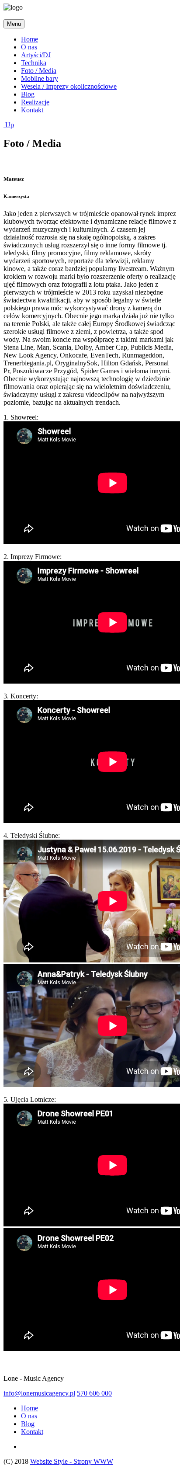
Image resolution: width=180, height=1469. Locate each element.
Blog (28, 94)
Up (8, 124)
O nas (29, 47)
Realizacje (35, 102)
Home (29, 39)
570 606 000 (94, 1393)
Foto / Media (38, 70)
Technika (33, 62)
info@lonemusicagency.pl (39, 1393)
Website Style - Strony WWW (71, 1461)
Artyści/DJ (36, 55)
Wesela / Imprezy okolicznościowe (69, 86)
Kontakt (32, 110)
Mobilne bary (39, 78)
